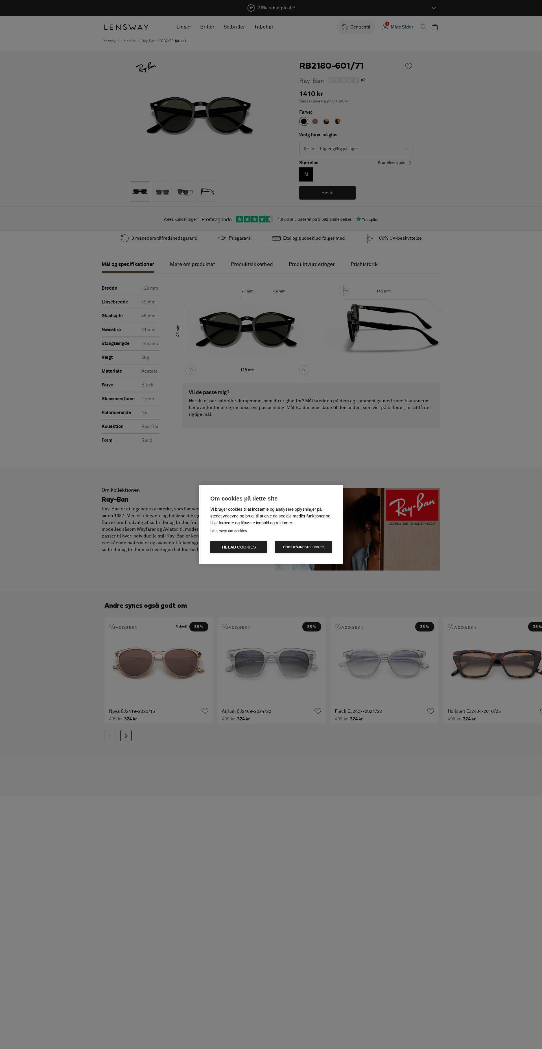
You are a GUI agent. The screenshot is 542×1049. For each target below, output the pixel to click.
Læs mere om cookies (228, 531)
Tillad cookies (238, 547)
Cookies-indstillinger (303, 547)
